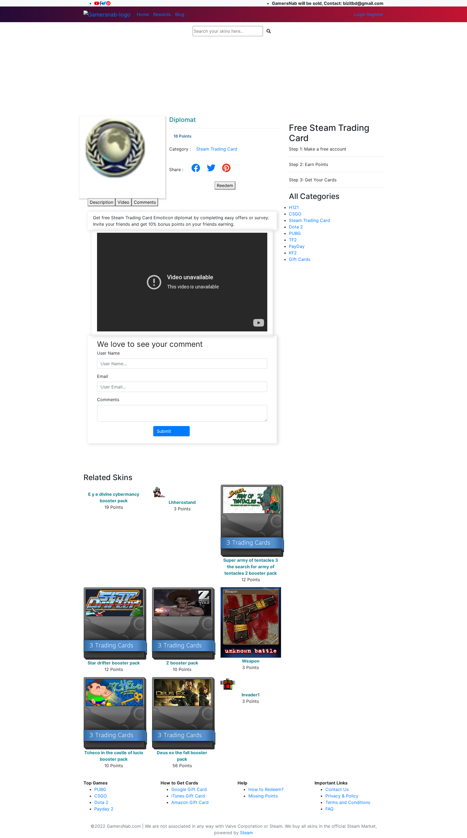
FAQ (329, 809)
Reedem (225, 185)
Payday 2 (104, 809)
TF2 (293, 239)
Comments (145, 202)
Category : (203, 149)
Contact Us (337, 789)
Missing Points (263, 796)
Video (123, 202)
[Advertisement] (233, 76)
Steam (246, 832)
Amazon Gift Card (190, 802)
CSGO (295, 214)
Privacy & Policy (341, 796)
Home (143, 14)
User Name (108, 353)
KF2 (293, 252)
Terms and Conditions (347, 802)
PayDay (297, 246)
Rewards (162, 14)
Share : (178, 169)
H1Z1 (294, 207)
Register (375, 14)
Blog (179, 14)
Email (102, 376)
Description (101, 202)
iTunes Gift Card (188, 796)
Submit (164, 431)
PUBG (295, 233)
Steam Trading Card (216, 149)
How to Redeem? (265, 789)
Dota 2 (296, 227)
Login (359, 14)
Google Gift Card (189, 789)
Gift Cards (299, 259)
